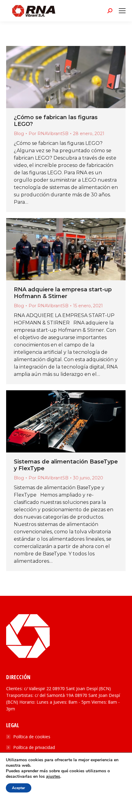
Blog (19, 133)
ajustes (53, 776)
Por (48, 133)
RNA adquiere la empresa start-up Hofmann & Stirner (63, 293)
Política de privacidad (34, 747)
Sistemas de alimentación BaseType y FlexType (66, 465)
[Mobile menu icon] (122, 10)
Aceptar (18, 787)
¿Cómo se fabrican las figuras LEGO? (56, 120)
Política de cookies (31, 736)
